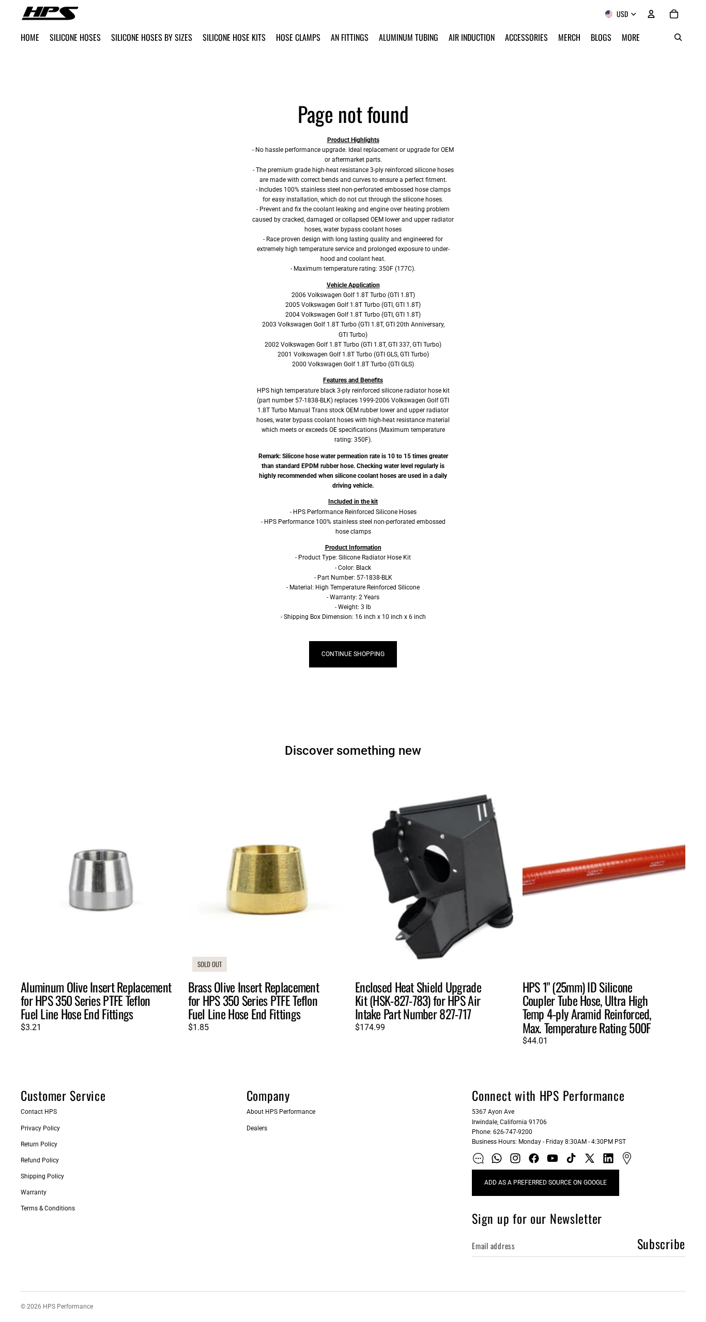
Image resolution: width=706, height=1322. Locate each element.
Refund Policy (40, 1160)
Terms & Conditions (48, 1208)
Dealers (257, 1128)
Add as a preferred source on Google (545, 1182)
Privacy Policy (40, 1128)
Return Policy (39, 1144)
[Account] (651, 14)
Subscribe (661, 1243)
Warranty (34, 1192)
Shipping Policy (42, 1176)
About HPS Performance (281, 1111)
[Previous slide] (36, 873)
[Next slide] (168, 873)
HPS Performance (68, 1306)
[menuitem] (631, 37)
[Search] (678, 37)
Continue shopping (353, 654)
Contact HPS (39, 1111)
